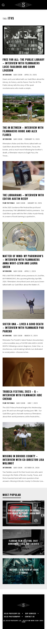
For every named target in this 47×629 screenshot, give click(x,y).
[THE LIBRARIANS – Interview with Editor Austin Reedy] (23, 175)
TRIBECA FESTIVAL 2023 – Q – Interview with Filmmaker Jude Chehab (22, 395)
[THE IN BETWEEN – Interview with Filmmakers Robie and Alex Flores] (23, 108)
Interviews (7, 75)
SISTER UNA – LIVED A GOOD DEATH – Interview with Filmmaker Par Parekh (23, 327)
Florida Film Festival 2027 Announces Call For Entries (23, 542)
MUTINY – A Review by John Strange (23, 571)
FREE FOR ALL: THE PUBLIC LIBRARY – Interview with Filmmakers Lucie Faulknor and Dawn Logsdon (23, 65)
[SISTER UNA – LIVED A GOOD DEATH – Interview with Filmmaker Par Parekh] (23, 304)
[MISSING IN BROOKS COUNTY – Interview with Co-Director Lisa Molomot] (23, 436)
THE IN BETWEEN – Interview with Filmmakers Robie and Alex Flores (23, 131)
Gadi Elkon (17, 75)
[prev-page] (35, 505)
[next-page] (40, 505)
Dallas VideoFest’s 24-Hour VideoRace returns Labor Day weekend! (23, 513)
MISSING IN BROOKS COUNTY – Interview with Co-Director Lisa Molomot (23, 459)
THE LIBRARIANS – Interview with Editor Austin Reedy (23, 197)
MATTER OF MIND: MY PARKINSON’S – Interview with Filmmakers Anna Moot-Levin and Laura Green (23, 261)
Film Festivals (9, 203)
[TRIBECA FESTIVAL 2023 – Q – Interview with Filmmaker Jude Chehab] (23, 372)
